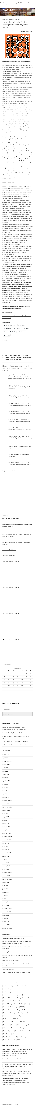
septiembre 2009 (7, 928)
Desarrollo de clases (9, 1010)
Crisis (27, 1004)
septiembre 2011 (7, 879)
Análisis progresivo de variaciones (13, 992)
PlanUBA (7, 10)
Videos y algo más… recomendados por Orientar (16, 972)
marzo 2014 (5, 823)
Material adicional (22, 1022)
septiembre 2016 (7, 761)
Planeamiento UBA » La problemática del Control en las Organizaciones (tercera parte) (20, 386)
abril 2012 (5, 859)
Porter (14, 1034)
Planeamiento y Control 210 (23, 1031)
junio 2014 (5, 813)
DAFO (22, 1007)
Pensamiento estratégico (18, 1028)
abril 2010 (5, 918)
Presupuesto (22, 1034)
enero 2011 (5, 905)
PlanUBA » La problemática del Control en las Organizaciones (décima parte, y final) (20, 437)
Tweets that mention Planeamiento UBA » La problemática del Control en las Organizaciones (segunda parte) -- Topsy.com (20, 376)
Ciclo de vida (13, 1001)
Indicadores (13, 1016)
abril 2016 (5, 768)
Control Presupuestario (10, 1004)
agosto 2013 (6, 843)
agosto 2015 (6, 781)
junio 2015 (5, 787)
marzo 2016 (5, 771)
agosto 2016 (6, 764)
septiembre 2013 (7, 840)
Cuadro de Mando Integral (10, 1007)
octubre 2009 (6, 925)
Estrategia (13, 1013)
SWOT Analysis (23, 1037)
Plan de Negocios (8, 1031)
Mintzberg (6, 1025)
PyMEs (5, 1037)
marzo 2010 (5, 921)
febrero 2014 (6, 826)
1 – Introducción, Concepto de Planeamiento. (15, 733)
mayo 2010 (5, 915)
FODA (28, 1013)
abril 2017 (5, 758)
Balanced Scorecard (9, 998)
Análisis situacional (8, 995)
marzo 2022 (5, 754)
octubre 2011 (6, 876)
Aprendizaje (20, 995)
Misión (13, 1025)
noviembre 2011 (7, 872)
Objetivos (6, 1028)
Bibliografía (20, 998)
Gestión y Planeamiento (9, 952)
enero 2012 (5, 869)
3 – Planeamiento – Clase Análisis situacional (15, 741)
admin (19, 19)
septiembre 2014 (7, 807)
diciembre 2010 (6, 908)
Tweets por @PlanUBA (8, 555)
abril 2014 (5, 820)
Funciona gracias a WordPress (10, 1104)
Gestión (14, 357)
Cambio (28, 998)
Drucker (5, 1013)
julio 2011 (5, 885)
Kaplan (21, 1016)
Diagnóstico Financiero (23, 1010)
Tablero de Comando (9, 1040)
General (26, 355)
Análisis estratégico (9, 986)
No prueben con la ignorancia (10, 960)
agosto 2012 (6, 856)
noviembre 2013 (7, 836)
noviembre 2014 (7, 800)
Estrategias (21, 1013)
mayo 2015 (5, 790)
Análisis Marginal (8, 989)
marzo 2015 (5, 797)
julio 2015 (5, 784)
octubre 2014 (6, 804)
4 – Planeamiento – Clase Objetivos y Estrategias (16, 745)
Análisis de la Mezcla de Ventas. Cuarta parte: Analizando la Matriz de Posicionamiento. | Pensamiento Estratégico (15, 1080)
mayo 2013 (5, 849)
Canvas (5, 1001)
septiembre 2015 (7, 777)
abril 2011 (5, 895)
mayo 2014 (5, 817)
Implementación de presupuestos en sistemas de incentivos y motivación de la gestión (14, 1053)
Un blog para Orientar (8, 969)
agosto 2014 (6, 810)
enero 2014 (5, 830)
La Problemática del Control (11, 1019)
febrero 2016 (6, 774)
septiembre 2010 (7, 912)
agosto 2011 (5, 882)
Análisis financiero (22, 986)
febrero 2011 (6, 902)
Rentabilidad (13, 1037)
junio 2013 (5, 846)
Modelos (19, 1025)
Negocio (27, 1025)
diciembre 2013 (6, 833)
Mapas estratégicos (9, 1022)
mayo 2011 (5, 892)
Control (7, 357)
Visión (19, 1040)
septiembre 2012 (7, 853)
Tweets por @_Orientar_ (9, 550)
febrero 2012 (6, 866)
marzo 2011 (5, 898)
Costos (21, 1004)
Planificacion (16, 359)
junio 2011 (5, 889)
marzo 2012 (5, 863)
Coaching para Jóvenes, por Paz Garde (13, 938)
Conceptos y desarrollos (13, 355)
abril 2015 (5, 794)
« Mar (8, 692)
